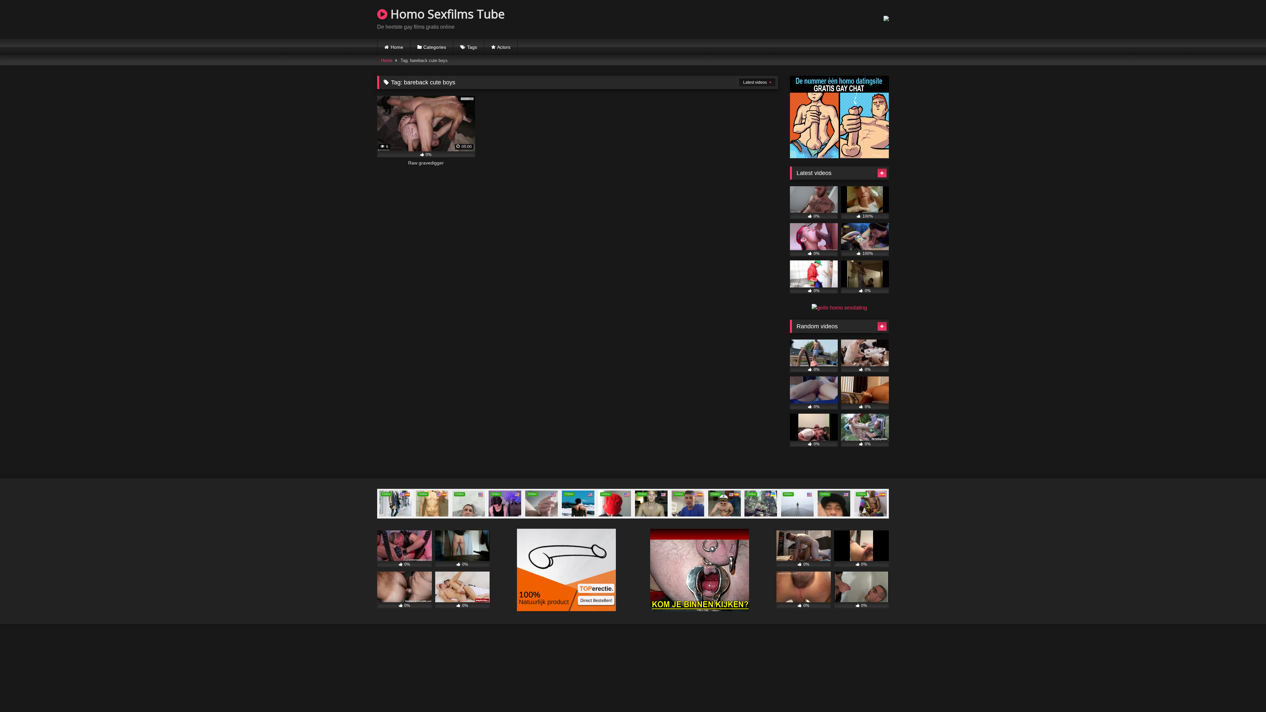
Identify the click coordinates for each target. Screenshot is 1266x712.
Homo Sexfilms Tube (446, 14)
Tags (472, 47)
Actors (503, 47)
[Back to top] (1245, 692)
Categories (434, 47)
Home (397, 47)
